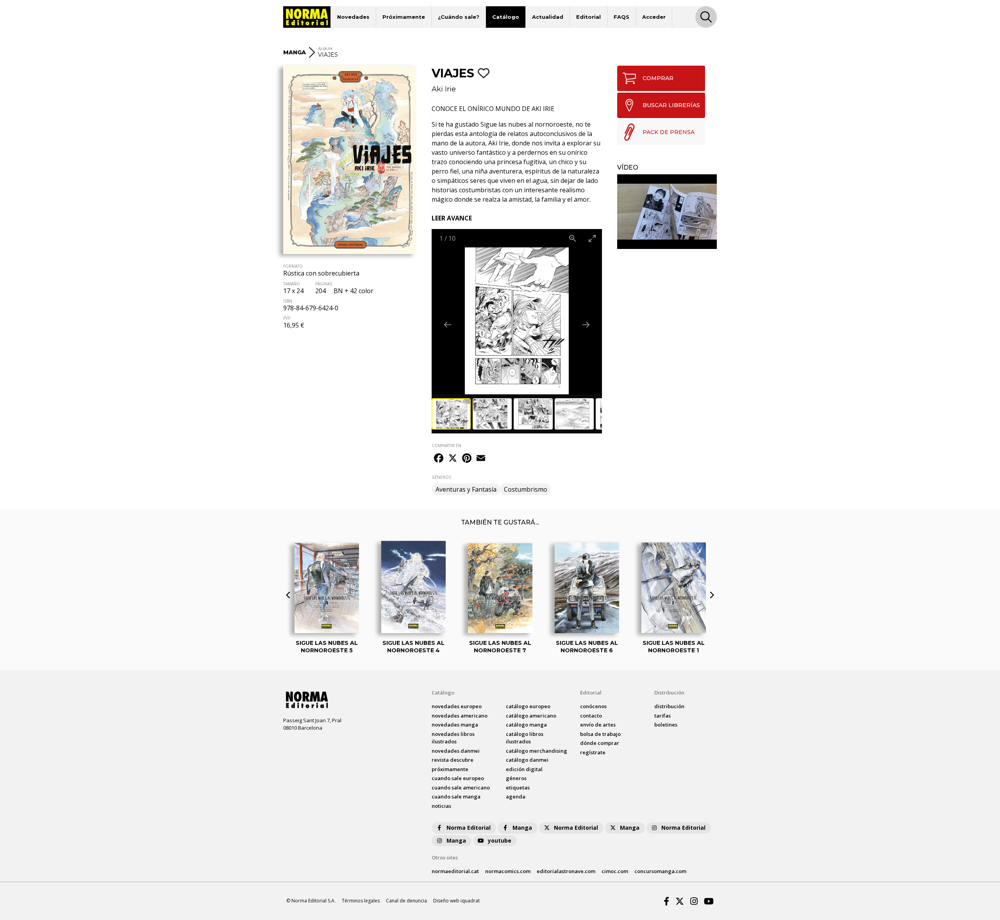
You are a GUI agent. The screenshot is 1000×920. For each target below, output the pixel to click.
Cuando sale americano (461, 787)
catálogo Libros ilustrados (524, 737)
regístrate (592, 752)
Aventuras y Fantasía (466, 489)
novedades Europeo (457, 706)
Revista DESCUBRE (452, 759)
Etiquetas (518, 787)
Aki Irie (444, 89)
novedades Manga (455, 724)
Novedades (353, 17)
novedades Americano (460, 715)
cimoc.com (615, 871)
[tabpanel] (667, 211)
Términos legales (361, 900)
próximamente (450, 769)
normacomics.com (507, 871)
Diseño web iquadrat (456, 900)
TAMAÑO (291, 283)
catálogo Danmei (527, 759)
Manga (522, 827)
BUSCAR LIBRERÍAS (671, 105)
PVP (286, 318)
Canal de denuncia (406, 900)
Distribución (669, 692)
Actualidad (547, 17)
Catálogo (505, 17)
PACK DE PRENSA (669, 132)
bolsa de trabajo (600, 733)
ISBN (287, 301)
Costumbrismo (525, 489)
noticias (441, 805)
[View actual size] (572, 238)
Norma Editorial (468, 827)
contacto (591, 715)
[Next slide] (586, 324)
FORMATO (293, 266)
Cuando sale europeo (458, 778)
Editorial (588, 17)
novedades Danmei (456, 750)
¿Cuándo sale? (458, 17)
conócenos (593, 706)
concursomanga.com (660, 871)
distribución (669, 706)
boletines (665, 724)
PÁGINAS (323, 283)
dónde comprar (599, 742)
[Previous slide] (447, 324)
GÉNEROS (441, 477)
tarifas (662, 715)
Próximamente (403, 17)
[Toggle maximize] (592, 238)
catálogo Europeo (528, 706)
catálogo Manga (526, 724)
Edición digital (524, 769)
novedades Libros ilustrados (453, 737)
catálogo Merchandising (536, 750)
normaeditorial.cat (455, 871)
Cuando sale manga (456, 796)
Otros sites (445, 857)
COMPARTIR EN (446, 445)
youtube (499, 840)
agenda (515, 796)
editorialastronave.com (566, 871)
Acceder (654, 17)
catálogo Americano (531, 715)
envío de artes (598, 724)
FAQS (621, 17)
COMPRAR (658, 78)
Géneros (516, 778)
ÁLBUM (325, 48)
